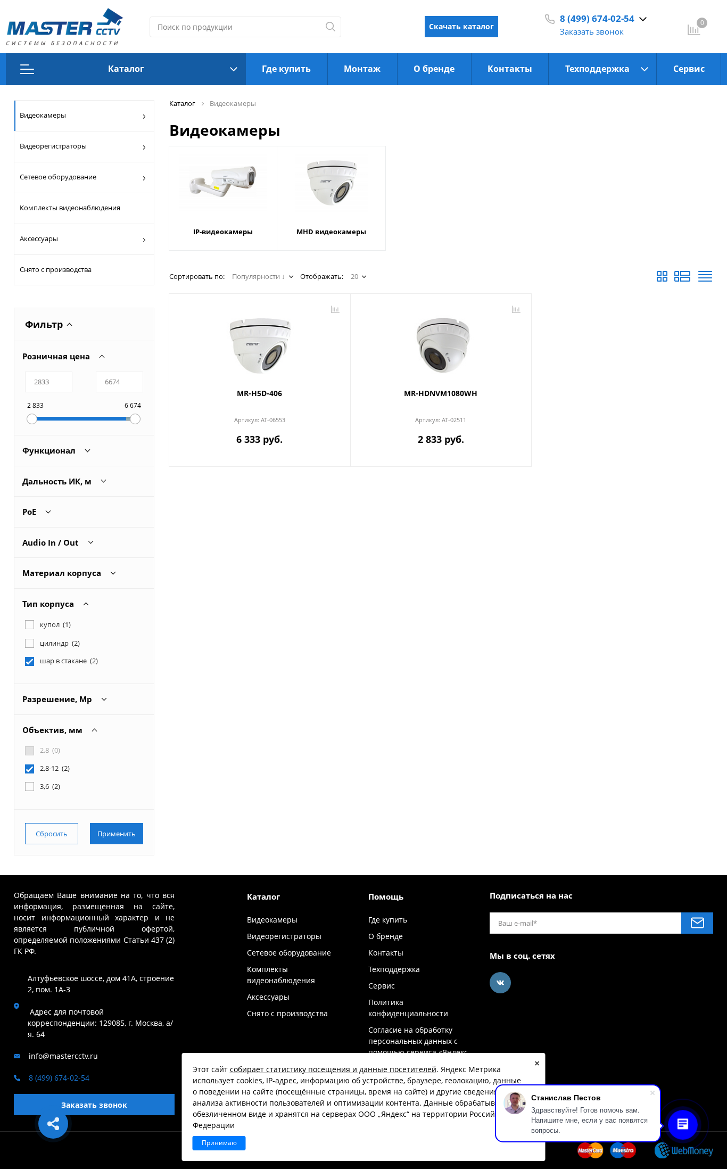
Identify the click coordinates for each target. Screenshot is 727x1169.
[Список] (682, 279)
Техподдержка (597, 69)
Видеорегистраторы (53, 146)
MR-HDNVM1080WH (440, 393)
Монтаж (362, 69)
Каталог (126, 69)
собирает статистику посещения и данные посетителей (333, 1069)
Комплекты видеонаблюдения (70, 207)
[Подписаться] (697, 923)
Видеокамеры (43, 115)
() (69, 660)
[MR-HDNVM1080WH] (441, 342)
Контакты (510, 69)
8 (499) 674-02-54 (597, 18)
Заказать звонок (592, 31)
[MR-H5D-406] (260, 342)
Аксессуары (39, 238)
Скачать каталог (461, 26)
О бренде (434, 69)
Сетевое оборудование (58, 177)
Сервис (689, 69)
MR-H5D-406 (259, 393)
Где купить (286, 69)
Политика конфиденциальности (408, 1007)
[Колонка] (705, 279)
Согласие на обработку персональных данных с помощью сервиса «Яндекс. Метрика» (419, 1046)
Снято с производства (56, 269)
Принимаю (219, 1142)
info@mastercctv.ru (63, 1056)
